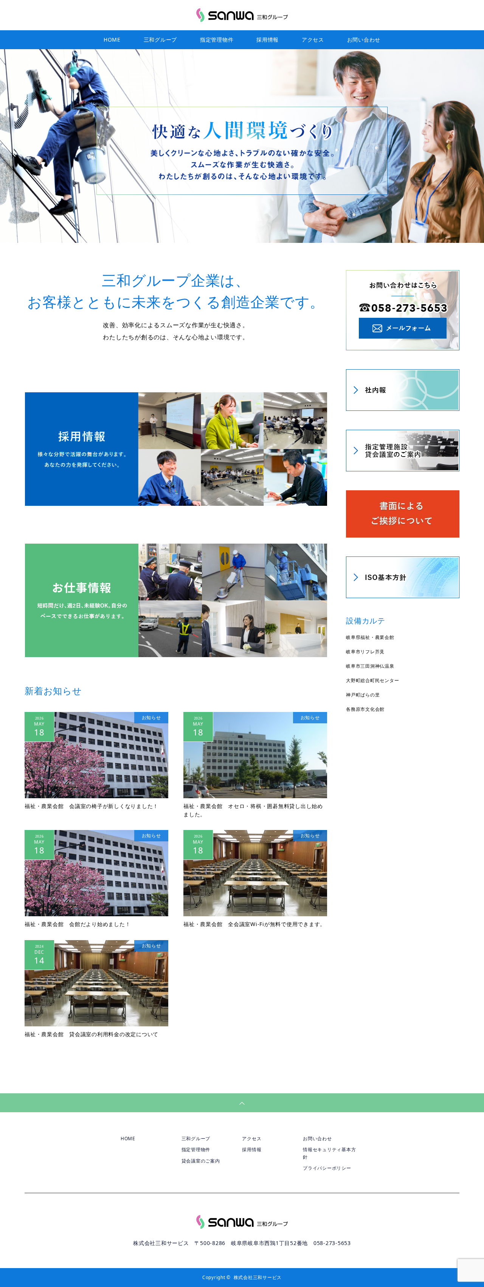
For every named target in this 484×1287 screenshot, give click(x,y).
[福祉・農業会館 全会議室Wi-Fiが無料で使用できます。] (255, 873)
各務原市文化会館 (365, 709)
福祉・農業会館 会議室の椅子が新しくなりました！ (91, 806)
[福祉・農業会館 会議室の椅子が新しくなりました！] (96, 755)
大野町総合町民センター (372, 680)
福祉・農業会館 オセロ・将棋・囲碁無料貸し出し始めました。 (253, 810)
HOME (112, 39)
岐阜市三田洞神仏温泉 (370, 666)
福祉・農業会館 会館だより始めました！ (77, 924)
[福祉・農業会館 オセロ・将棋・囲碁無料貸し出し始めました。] (255, 755)
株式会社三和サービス (258, 1277)
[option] (242, 146)
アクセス (313, 39)
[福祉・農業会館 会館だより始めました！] (96, 873)
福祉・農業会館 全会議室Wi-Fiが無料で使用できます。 (254, 924)
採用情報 (267, 39)
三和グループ (160, 39)
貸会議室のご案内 (201, 1161)
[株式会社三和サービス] (242, 14)
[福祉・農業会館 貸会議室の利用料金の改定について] (96, 983)
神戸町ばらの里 (363, 695)
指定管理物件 (217, 39)
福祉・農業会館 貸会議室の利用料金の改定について (91, 1034)
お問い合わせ (364, 39)
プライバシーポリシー (327, 1168)
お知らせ (151, 717)
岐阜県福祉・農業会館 (370, 637)
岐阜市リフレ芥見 (365, 651)
